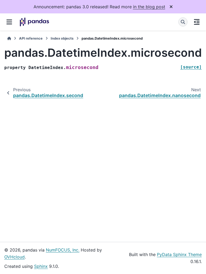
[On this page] (197, 21)
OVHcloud (14, 257)
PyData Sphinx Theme (179, 254)
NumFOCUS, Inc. (62, 250)
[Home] (9, 38)
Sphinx (41, 266)
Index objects (62, 38)
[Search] (182, 21)
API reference (31, 38)
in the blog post (149, 6)
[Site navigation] (9, 21)
